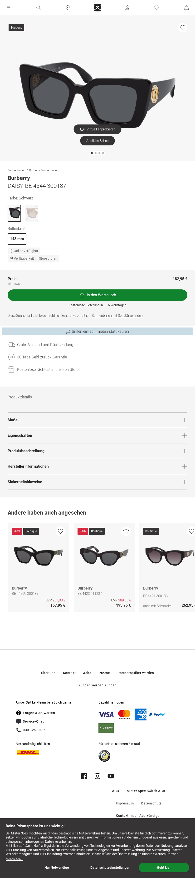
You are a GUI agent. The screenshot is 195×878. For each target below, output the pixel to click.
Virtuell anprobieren (101, 129)
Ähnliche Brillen (97, 141)
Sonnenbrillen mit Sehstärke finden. (117, 315)
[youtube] (110, 776)
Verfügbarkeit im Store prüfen (35, 258)
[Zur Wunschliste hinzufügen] (182, 27)
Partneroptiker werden (135, 673)
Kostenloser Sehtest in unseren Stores (48, 369)
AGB (115, 791)
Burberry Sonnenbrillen (43, 170)
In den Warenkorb (101, 295)
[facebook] (84, 776)
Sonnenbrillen (16, 170)
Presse (104, 673)
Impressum (125, 803)
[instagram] (97, 776)
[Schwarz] (14, 213)
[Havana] (31, 213)
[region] (97, 568)
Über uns (48, 673)
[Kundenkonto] (127, 7)
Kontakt (69, 673)
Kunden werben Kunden (97, 685)
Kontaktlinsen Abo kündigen (138, 816)
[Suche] (38, 7)
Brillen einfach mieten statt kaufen (100, 331)
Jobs (87, 673)
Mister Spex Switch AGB (146, 791)
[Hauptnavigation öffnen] (8, 7)
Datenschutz (151, 803)
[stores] (68, 7)
